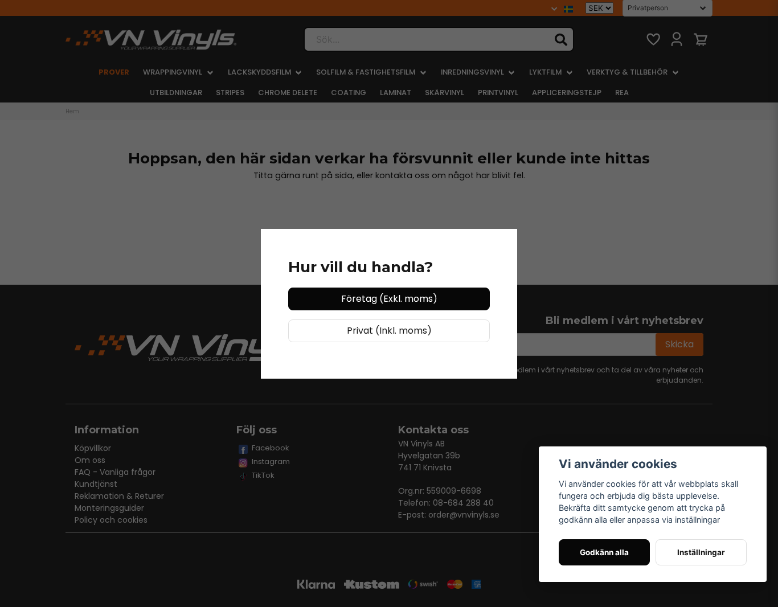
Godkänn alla (604, 552)
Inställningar (701, 552)
